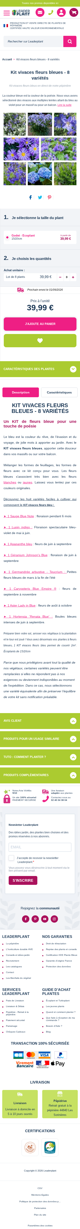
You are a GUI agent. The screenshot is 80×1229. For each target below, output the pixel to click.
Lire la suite (65, 105)
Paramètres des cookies (40, 1225)
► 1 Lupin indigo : (18, 527)
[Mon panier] (73, 12)
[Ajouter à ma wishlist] (40, 340)
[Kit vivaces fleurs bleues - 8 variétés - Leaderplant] (40, 149)
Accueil (7, 59)
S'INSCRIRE (23, 880)
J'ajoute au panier (40, 324)
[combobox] (33, 41)
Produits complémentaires (26, 775)
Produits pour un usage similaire (31, 738)
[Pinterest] (35, 919)
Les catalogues (14, 966)
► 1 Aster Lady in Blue (20, 605)
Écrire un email (40, 12)
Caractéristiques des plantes (29, 369)
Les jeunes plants (55, 1006)
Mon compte (61, 12)
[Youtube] (44, 919)
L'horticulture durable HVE (19, 949)
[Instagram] (54, 919)
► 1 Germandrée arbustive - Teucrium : (35, 572)
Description (21, 392)
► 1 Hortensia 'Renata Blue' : (28, 616)
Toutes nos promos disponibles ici (40, 3)
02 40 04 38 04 (50, 12)
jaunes (27, 482)
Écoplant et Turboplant (58, 1000)
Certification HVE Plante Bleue (61, 955)
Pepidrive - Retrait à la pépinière (17, 1013)
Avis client (13, 720)
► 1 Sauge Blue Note (19, 516)
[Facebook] (25, 919)
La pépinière (12, 943)
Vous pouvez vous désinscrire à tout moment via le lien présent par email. (39, 869)
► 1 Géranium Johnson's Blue (26, 555)
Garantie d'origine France (59, 961)
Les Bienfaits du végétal (18, 978)
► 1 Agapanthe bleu (18, 544)
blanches (10, 482)
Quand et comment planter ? (61, 1012)
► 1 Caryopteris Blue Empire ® (30, 588)
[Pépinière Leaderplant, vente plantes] (21, 13)
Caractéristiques (59, 392)
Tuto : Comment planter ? (25, 757)
